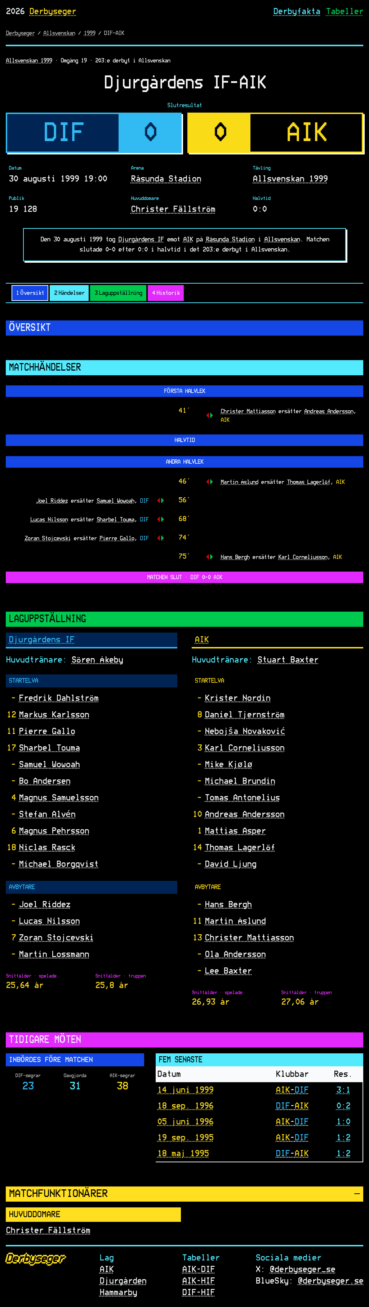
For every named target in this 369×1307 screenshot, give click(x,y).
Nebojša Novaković (245, 731)
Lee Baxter (228, 971)
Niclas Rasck (47, 847)
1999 (89, 33)
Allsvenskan (59, 33)
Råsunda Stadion (166, 179)
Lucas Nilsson (49, 519)
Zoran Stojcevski (48, 538)
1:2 (343, 1137)
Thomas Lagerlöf (308, 482)
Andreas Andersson (328, 411)
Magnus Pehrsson (54, 831)
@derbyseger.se (330, 1281)
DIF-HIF (198, 1292)
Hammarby (118, 1292)
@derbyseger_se (302, 1269)
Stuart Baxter (287, 660)
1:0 (343, 1121)
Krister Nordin (237, 698)
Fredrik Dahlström (58, 698)
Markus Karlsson (54, 715)
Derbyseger (52, 11)
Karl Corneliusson (302, 557)
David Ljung (230, 864)
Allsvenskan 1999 (29, 61)
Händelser (69, 293)
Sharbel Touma (115, 519)
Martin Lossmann (54, 954)
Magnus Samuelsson (58, 798)
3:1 (343, 1089)
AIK (188, 239)
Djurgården (122, 1281)
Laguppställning (118, 293)
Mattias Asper (235, 831)
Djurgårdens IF (141, 239)
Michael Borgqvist (58, 864)
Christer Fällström (173, 209)
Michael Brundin (240, 781)
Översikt (30, 293)
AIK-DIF (198, 1269)
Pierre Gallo (116, 538)
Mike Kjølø (228, 764)
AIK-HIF (198, 1281)
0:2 (343, 1105)
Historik (165, 293)
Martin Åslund (239, 482)
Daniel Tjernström (244, 715)
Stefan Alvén (47, 814)
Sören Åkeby (97, 660)
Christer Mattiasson (248, 411)
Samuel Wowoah (115, 500)
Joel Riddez (52, 500)
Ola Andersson (235, 954)
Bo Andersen (44, 781)
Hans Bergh (235, 557)
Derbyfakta (296, 11)
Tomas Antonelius (242, 798)
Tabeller (344, 11)
